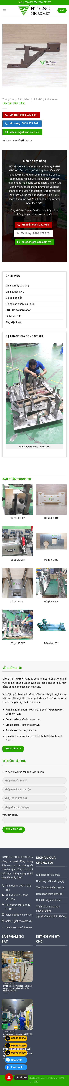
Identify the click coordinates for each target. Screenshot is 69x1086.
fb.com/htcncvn (27, 730)
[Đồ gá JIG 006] (17, 541)
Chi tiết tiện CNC (15, 291)
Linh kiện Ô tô (13, 316)
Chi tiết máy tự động (17, 285)
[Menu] (4, 10)
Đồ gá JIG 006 (18, 559)
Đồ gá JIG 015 (51, 518)
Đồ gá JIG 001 (18, 601)
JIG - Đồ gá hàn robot (45, 99)
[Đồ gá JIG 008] (51, 583)
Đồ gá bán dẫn (14, 297)
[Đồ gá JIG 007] (17, 625)
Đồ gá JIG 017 (51, 559)
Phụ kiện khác (14, 322)
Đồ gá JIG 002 (18, 518)
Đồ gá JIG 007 (18, 643)
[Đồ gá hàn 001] (51, 625)
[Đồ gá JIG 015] (51, 499)
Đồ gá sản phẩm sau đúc (20, 304)
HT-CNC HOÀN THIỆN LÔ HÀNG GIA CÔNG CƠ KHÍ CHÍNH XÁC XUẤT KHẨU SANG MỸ (17, 988)
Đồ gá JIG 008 (51, 601)
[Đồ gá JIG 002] (17, 499)
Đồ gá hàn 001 (51, 643)
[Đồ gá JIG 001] (17, 583)
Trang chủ (8, 99)
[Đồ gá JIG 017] (51, 541)
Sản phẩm (24, 99)
